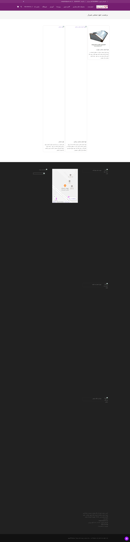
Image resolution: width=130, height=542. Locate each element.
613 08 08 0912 (27, 6)
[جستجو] (21, 6)
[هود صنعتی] (54, 82)
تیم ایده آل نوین (71, 538)
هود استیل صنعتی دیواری (102, 49)
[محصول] (18, 7)
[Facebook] (26, 1)
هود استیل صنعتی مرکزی (80, 141)
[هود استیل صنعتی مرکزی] (76, 82)
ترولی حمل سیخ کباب (96, 170)
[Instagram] (30, 1)
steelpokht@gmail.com (66, 1)
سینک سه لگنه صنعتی (96, 398)
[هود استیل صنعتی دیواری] (98, 36)
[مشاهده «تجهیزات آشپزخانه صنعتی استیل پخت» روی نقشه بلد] (65, 186)
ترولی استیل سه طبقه (96, 284)
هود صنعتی (61, 141)
